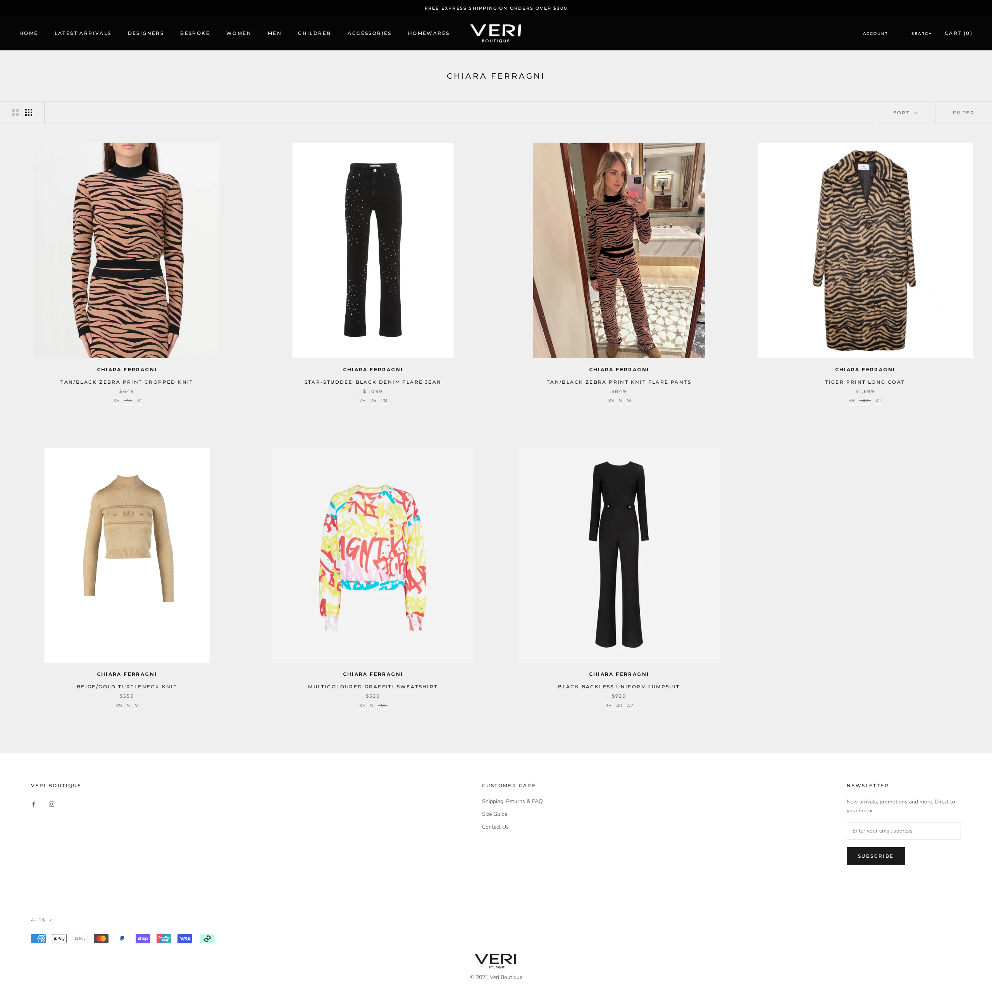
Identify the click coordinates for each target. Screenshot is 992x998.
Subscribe (876, 856)
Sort (903, 112)
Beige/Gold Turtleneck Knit (127, 686)
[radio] (116, 402)
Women (238, 33)
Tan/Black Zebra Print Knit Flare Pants (619, 382)
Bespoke (195, 33)
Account (875, 33)
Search (921, 33)
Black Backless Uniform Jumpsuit (619, 686)
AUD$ (38, 919)
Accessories (369, 33)
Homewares (429, 33)
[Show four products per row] (28, 112)
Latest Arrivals (83, 33)
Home (28, 33)
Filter (964, 112)
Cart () (959, 33)
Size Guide (494, 814)
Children (314, 33)
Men (275, 33)
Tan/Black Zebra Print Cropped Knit (126, 382)
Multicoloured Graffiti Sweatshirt (372, 686)
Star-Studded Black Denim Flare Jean (373, 382)
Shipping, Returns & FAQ (512, 801)
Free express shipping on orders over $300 (496, 8)
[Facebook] (33, 804)
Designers (146, 33)
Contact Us (495, 827)
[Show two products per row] (15, 112)
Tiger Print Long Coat (865, 382)
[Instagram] (51, 804)
